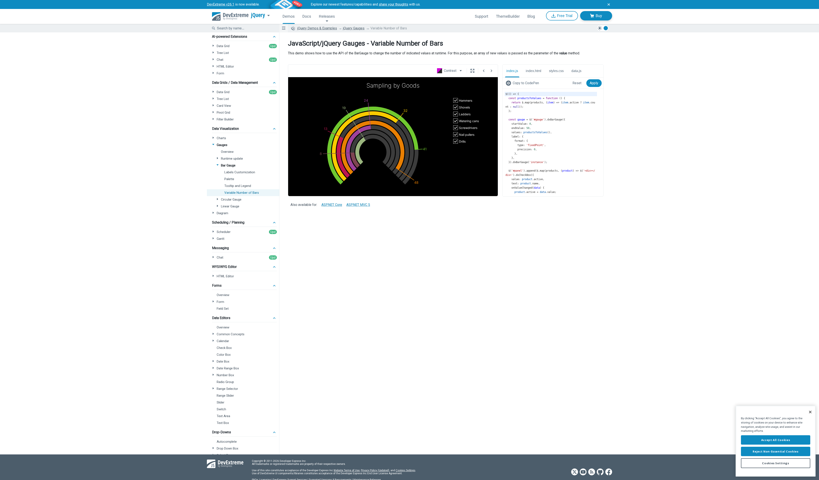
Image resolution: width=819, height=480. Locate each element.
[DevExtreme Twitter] (574, 472)
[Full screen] (472, 71)
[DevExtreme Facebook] (608, 472)
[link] (523, 83)
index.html (533, 71)
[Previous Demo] (484, 71)
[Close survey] (608, 4)
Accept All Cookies (775, 440)
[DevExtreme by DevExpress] (230, 16)
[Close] (810, 412)
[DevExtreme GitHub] (600, 472)
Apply (594, 83)
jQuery (258, 15)
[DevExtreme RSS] (591, 472)
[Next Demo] (491, 71)
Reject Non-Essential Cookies (775, 451)
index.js (512, 71)
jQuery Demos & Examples (317, 28)
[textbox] (245, 28)
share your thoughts (393, 4)
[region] (776, 441)
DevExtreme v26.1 (220, 4)
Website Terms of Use (347, 470)
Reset (576, 83)
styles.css (556, 71)
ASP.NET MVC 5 (358, 205)
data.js (576, 71)
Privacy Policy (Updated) (375, 470)
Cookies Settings (405, 470)
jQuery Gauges (353, 28)
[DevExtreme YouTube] (583, 472)
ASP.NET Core (331, 205)
